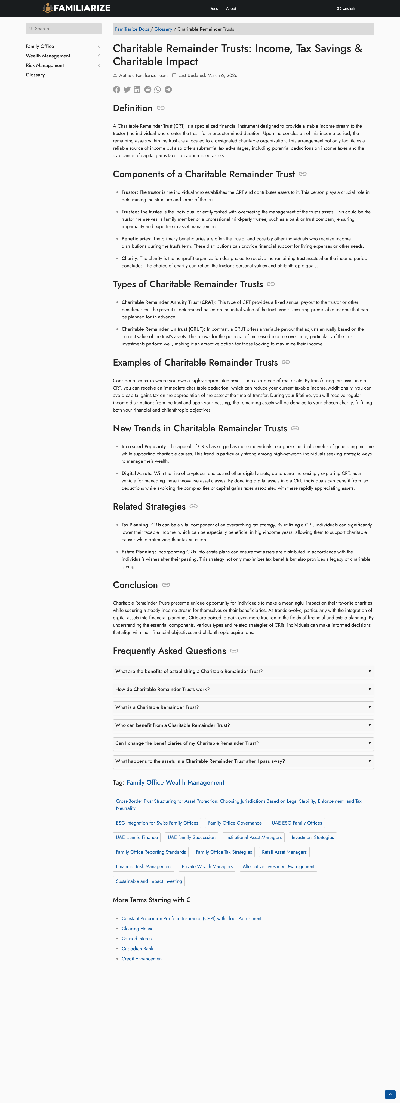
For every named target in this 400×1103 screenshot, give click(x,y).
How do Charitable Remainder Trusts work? (162, 689)
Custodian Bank (137, 948)
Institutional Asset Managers (254, 837)
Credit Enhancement (142, 958)
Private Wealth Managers (207, 866)
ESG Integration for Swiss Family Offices (157, 822)
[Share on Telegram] (170, 88)
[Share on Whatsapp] (159, 88)
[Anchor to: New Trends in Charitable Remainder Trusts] (295, 428)
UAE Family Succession (192, 837)
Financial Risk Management (144, 866)
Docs (213, 8)
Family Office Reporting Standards (151, 852)
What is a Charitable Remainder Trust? (157, 707)
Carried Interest (137, 938)
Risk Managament (45, 65)
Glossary (35, 74)
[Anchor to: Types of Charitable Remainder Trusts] (271, 284)
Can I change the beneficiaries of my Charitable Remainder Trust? (187, 743)
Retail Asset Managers (284, 852)
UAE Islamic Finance (137, 837)
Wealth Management (48, 55)
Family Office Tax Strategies (224, 852)
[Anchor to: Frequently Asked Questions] (234, 651)
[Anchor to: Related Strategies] (193, 507)
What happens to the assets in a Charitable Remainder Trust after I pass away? (200, 761)
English (348, 8)
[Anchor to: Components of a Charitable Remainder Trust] (303, 174)
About (231, 8)
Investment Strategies (313, 837)
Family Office (40, 46)
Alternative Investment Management (278, 866)
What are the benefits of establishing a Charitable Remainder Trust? (189, 671)
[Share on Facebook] (118, 88)
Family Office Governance (235, 822)
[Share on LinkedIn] (139, 88)
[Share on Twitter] (128, 88)
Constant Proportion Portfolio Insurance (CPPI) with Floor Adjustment (191, 918)
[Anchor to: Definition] (161, 108)
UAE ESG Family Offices (297, 822)
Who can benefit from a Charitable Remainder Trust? (172, 725)
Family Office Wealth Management (175, 782)
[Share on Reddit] (149, 88)
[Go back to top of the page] (390, 1094)
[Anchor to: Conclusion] (166, 585)
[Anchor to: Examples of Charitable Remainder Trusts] (286, 362)
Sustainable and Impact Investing (149, 881)
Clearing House (137, 928)
